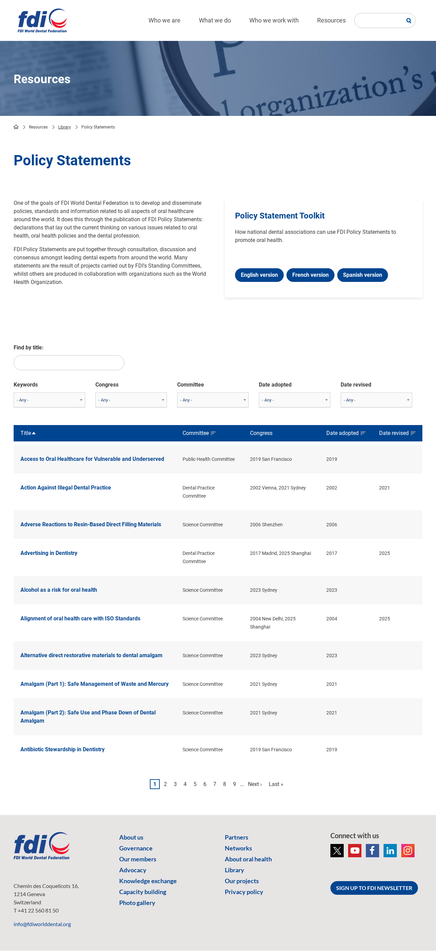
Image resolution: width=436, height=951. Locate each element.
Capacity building (142, 891)
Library (64, 127)
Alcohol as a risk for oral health (58, 590)
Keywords (26, 384)
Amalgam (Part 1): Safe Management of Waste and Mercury (94, 684)
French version (310, 275)
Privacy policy (244, 891)
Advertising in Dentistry (48, 553)
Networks (238, 848)
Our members (137, 859)
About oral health (248, 859)
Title (28, 433)
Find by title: (29, 347)
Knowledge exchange (148, 881)
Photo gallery (137, 902)
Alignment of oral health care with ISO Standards (80, 618)
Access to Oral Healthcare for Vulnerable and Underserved (92, 459)
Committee (190, 384)
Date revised (356, 384)
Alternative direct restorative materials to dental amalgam (91, 655)
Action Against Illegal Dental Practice (65, 487)
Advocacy (132, 870)
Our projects (242, 881)
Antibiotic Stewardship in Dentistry (62, 749)
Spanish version (362, 275)
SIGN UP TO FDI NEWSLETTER (374, 888)
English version (259, 275)
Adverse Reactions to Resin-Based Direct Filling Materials (90, 524)
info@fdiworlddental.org (42, 924)
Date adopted (275, 384)
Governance (136, 848)
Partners (236, 837)
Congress (107, 384)
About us (131, 837)
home (16, 126)
